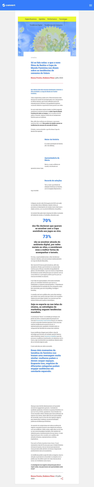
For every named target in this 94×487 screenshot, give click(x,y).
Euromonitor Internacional (43, 320)
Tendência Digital (36, 25)
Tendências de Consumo (53, 25)
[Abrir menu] (91, 5)
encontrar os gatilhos (51, 336)
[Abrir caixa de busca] (47, 30)
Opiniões (42, 19)
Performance (52, 19)
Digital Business (31, 19)
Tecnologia (63, 19)
